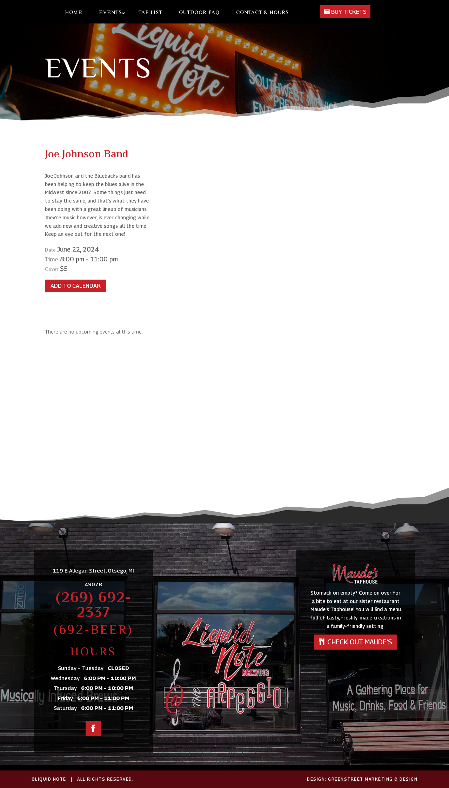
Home (73, 13)
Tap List (150, 13)
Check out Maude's (359, 642)
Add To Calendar (76, 285)
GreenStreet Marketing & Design (372, 779)
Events (110, 13)
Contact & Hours (262, 13)
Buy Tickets (349, 11)
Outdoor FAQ (199, 13)
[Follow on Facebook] (93, 728)
